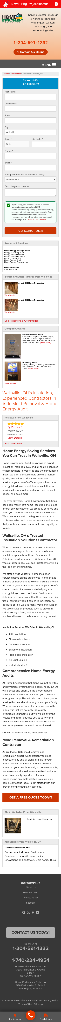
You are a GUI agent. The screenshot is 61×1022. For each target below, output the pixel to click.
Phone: (9, 151)
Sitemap (30, 903)
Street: (9, 115)
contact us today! (31, 932)
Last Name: (11, 103)
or (30, 52)
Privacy (43, 219)
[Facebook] (33, 912)
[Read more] (46, 342)
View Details (10, 295)
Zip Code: (37, 139)
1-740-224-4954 (30, 960)
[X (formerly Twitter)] (28, 912)
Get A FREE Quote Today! (30, 797)
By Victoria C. (15, 427)
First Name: (11, 91)
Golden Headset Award (32, 334)
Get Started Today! (30, 230)
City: (7, 127)
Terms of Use (32, 219)
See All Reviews (14, 443)
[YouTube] (37, 912)
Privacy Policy (30, 897)
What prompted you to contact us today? (25, 174)
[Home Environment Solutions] (30, 1015)
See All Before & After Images (21, 321)
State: (8, 139)
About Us (31, 887)
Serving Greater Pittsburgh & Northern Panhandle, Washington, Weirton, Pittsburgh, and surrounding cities (43, 22)
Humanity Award (29, 362)
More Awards (10, 383)
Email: (8, 162)
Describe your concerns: (17, 186)
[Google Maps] (24, 912)
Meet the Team (30, 892)
